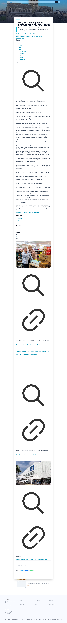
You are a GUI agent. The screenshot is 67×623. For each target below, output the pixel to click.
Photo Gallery (37, 601)
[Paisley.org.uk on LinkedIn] (16, 606)
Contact (36, 604)
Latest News (22, 601)
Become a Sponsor (52, 604)
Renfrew (19, 55)
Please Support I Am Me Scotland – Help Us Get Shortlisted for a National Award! (32, 454)
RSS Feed (36, 619)
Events (19, 47)
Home (21, 600)
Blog (19, 43)
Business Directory (8, 612)
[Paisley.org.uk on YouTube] (14, 606)
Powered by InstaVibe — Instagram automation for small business (52, 619)
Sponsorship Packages (8, 611)
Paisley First (51, 600)
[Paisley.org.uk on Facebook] (6, 606)
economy (20, 45)
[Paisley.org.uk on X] (8, 606)
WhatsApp (31, 570)
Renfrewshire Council (22, 59)
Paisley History (22, 604)
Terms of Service (29, 619)
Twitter (22, 570)
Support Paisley (51, 601)
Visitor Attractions (37, 600)
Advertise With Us (8, 613)
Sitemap (40, 619)
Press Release (21, 53)
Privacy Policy (24, 619)
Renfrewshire (20, 57)
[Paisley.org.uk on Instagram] (10, 606)
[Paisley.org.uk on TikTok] (12, 606)
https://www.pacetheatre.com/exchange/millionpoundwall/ (27, 212)
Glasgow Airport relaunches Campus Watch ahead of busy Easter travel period (31, 559)
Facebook (26, 570)
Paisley (19, 49)
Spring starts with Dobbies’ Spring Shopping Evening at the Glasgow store (30, 344)
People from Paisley (22, 51)
